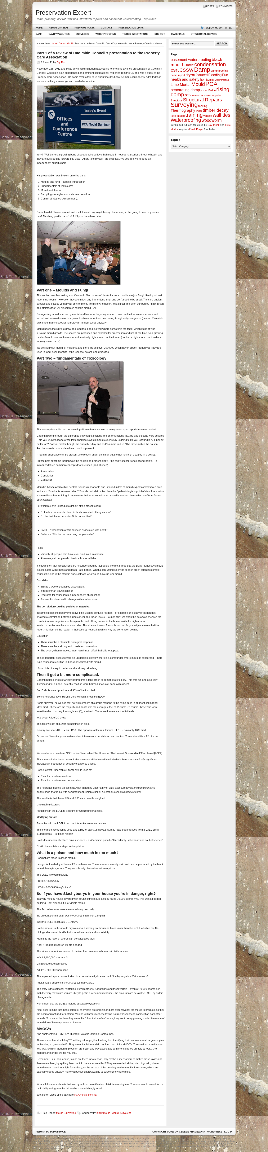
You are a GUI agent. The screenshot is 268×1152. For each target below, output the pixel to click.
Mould (59, 1113)
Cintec (189, 65)
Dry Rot (160, 34)
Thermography (183, 110)
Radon (212, 90)
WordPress (214, 1131)
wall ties (221, 115)
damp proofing (219, 70)
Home (39, 27)
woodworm (212, 120)
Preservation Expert (63, 12)
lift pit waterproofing (219, 80)
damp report (178, 75)
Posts (210, 6)
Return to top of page (51, 1131)
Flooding (215, 75)
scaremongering (211, 95)
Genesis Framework (192, 1131)
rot (187, 95)
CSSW (186, 70)
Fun (225, 75)
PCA (211, 84)
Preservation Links (131, 27)
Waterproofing (105, 34)
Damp (37, 35)
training (194, 115)
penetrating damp (185, 90)
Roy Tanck (213, 125)
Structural (176, 100)
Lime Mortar (181, 85)
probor (204, 90)
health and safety (185, 79)
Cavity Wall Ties (59, 34)
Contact (106, 27)
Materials (177, 34)
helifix (204, 79)
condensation (210, 64)
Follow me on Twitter (219, 28)
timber (199, 111)
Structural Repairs (204, 34)
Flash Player (196, 129)
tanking (202, 105)
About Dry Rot (58, 27)
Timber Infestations (133, 35)
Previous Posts (85, 27)
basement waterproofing (191, 60)
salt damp (195, 95)
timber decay (216, 110)
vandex (207, 115)
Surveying (82, 34)
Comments (225, 6)
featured (202, 75)
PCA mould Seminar (85, 1094)
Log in (228, 1131)
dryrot (190, 75)
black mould (103, 1113)
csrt (175, 70)
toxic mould (178, 115)
